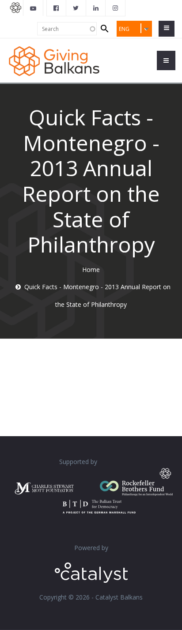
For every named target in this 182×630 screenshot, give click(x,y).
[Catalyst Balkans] (56, 8)
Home (91, 269)
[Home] (54, 60)
